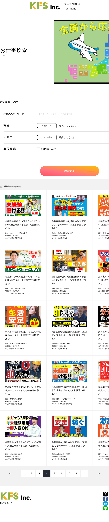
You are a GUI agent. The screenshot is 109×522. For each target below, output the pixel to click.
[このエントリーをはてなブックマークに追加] (105, 503)
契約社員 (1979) (49, 149)
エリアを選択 (46, 137)
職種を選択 (47, 126)
